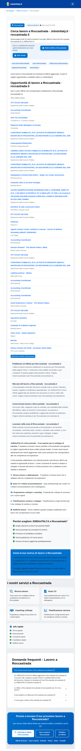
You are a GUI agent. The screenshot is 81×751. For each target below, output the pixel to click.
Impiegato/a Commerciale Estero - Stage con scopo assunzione (37, 175)
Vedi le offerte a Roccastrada (55, 48)
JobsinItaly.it (34, 67)
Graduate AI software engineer (23, 325)
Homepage (10, 11)
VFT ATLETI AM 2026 (19, 103)
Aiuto (56, 741)
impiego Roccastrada (19, 67)
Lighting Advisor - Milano (21, 273)
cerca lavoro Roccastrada (20, 63)
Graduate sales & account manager (25, 183)
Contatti (62, 741)
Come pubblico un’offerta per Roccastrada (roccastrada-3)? (35, 695)
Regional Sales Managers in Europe (26, 125)
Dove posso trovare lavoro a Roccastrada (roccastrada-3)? (34, 670)
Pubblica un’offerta (62, 733)
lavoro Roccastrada (39, 63)
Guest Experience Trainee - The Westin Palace (30, 303)
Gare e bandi (34, 741)
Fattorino (14, 222)
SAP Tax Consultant (19, 118)
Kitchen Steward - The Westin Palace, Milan (29, 247)
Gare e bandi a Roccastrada (44, 733)
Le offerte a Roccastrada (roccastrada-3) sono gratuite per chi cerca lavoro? (37, 689)
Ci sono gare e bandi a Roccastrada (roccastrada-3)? (32, 700)
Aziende (43, 741)
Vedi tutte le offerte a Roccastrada (22, 356)
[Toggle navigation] (72, 4)
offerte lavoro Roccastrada (59, 63)
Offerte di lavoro (21, 11)
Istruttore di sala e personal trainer (25, 207)
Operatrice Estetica (19, 318)
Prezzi (50, 741)
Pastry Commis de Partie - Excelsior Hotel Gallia (31, 348)
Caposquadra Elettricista (21, 143)
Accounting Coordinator (21, 110)
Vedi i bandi (21, 55)
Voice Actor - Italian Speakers (23, 333)
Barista (14, 340)
